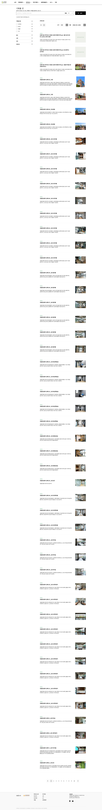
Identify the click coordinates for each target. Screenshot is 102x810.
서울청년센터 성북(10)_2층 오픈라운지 (49, 703)
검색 (81, 13)
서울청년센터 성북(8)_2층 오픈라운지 (48, 733)
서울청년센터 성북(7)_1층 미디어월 (48, 748)
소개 (43, 796)
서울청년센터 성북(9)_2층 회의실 (47, 718)
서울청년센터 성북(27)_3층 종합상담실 (49, 451)
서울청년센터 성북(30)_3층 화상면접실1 (49, 406)
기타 (19, 31)
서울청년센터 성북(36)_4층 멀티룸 (48, 317)
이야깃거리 (35, 796)
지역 (17, 41)
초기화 (72, 13)
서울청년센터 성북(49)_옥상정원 (47, 124)
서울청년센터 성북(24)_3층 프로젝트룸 (49, 495)
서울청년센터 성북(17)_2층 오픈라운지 (49, 599)
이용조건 (18, 44)
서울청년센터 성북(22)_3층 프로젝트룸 (49, 525)
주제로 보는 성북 (36, 794)
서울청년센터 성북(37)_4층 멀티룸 (48, 302)
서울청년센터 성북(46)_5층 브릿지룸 (48, 168)
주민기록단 (44, 794)
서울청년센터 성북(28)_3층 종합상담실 (49, 436)
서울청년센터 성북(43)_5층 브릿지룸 (48, 213)
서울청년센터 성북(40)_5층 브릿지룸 (48, 258)
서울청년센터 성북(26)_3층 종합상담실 (49, 465)
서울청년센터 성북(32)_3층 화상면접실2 (49, 376)
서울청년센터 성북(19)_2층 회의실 (48, 569)
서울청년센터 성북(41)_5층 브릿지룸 (48, 243)
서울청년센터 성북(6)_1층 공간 (47, 762)
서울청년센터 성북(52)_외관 (46, 79)
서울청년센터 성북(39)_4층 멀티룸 (48, 272)
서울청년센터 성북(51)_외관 (46, 94)
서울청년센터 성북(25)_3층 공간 (47, 480)
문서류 (19, 26)
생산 (17, 35)
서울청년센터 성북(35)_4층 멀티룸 (48, 332)
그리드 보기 (41, 25)
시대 (17, 38)
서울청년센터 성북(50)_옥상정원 (47, 109)
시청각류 (19, 24)
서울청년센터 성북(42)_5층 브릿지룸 (48, 228)
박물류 (19, 28)
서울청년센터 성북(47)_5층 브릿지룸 (48, 154)
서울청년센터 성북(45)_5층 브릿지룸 (48, 183)
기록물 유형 (18, 21)
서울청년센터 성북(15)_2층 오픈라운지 (49, 629)
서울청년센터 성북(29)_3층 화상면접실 (49, 421)
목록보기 (44, 25)
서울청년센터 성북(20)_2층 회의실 (48, 555)
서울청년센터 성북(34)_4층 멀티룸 (48, 347)
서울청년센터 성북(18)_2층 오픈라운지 (49, 584)
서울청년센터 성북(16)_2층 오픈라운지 (49, 614)
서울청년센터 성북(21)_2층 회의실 (48, 540)
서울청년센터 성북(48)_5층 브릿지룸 (48, 139)
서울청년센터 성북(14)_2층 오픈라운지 (49, 644)
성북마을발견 (44, 799)
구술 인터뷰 (35, 797)
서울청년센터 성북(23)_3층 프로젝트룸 (49, 510)
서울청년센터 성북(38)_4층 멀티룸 (48, 287)
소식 (43, 797)
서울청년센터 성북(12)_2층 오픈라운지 (49, 673)
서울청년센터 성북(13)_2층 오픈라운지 (49, 659)
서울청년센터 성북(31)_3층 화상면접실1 (49, 391)
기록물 (35, 799)
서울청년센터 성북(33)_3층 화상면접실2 (49, 362)
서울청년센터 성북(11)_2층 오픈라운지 (49, 688)
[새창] (18, 795)
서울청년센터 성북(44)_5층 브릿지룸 (48, 198)
